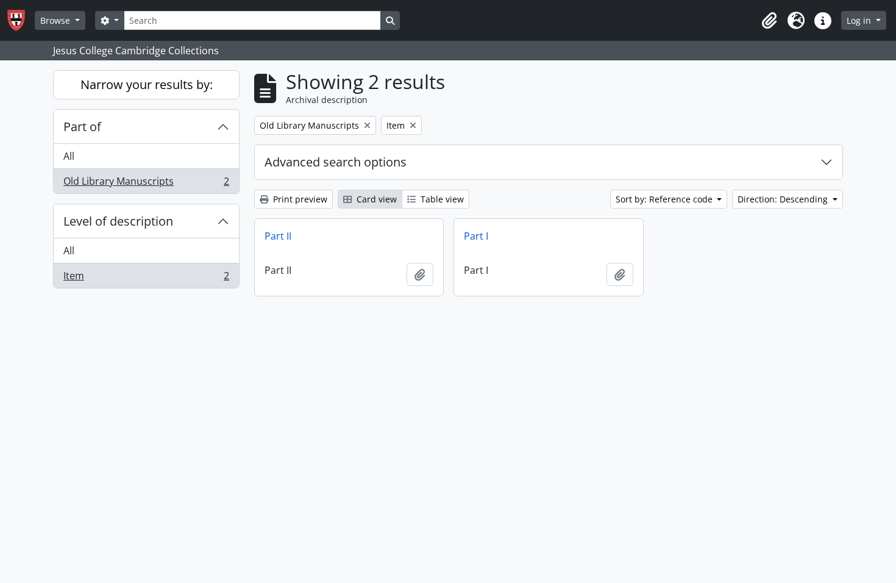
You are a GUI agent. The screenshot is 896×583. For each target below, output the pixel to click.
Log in (860, 20)
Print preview (299, 199)
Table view (441, 199)
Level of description (118, 221)
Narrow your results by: (146, 84)
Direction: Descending (784, 199)
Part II (278, 236)
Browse (56, 20)
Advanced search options (336, 162)
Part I (476, 236)
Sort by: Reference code (665, 199)
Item (146, 278)
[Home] (21, 20)
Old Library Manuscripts (146, 183)
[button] (769, 20)
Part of (82, 126)
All (68, 156)
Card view (375, 199)
